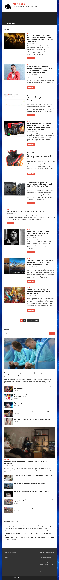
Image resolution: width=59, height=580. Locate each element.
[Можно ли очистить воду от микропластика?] (8, 513)
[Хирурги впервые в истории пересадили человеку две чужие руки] (8, 480)
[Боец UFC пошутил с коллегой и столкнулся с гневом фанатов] (8, 424)
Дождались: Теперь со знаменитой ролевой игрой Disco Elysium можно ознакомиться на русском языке (40, 262)
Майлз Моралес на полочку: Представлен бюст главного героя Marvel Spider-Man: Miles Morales (40, 155)
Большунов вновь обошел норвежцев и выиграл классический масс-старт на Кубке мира (28, 530)
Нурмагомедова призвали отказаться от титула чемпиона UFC (32, 403)
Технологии (7, 459)
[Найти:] (29, 333)
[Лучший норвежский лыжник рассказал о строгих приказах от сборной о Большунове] (8, 391)
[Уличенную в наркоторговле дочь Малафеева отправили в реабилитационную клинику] (29, 369)
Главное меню (10, 23)
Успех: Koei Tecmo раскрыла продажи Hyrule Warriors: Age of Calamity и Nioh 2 (38, 291)
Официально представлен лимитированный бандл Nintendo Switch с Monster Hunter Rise (39, 184)
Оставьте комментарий (32, 43)
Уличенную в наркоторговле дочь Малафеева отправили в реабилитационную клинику (28, 526)
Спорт (5, 370)
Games (28, 33)
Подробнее (31, 58)
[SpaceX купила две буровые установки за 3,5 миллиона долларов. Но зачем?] (8, 505)
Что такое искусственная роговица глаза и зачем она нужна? (31, 491)
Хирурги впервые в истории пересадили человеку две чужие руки (33, 475)
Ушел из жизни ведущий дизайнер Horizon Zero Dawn (26, 211)
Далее (36, 320)
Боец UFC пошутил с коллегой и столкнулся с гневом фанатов (32, 419)
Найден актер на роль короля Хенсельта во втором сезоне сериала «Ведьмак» (38, 233)
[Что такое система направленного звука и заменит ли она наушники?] (29, 458)
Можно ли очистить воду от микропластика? (27, 508)
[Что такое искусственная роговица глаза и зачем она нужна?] (8, 496)
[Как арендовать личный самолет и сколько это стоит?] (8, 488)
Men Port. (19, 3)
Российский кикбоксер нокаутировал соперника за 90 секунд (31, 411)
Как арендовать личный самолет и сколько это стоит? (29, 483)
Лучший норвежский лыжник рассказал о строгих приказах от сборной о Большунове (27, 528)
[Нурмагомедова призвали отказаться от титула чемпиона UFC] (8, 408)
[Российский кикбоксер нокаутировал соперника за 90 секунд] (8, 416)
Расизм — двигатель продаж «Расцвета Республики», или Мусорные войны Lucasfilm (37, 98)
